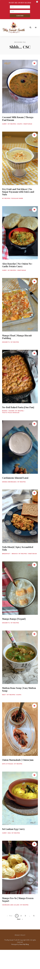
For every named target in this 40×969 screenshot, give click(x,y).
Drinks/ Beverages (9, 482)
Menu (36, 27)
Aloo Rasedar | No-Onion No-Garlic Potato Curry (17, 265)
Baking (4, 411)
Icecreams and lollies (10, 905)
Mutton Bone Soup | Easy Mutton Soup (19, 689)
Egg (9, 833)
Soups (19, 124)
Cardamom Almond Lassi (15, 477)
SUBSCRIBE (19, 15)
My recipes (12, 124)
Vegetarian (27, 124)
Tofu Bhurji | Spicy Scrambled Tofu (17, 548)
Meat (4, 695)
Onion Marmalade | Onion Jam (17, 759)
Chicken (11, 411)
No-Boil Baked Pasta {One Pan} (18, 407)
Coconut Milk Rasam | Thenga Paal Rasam (17, 118)
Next (18, 919)
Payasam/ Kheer (17, 198)
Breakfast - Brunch (10, 553)
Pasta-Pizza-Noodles (10, 412)
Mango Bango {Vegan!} (14, 618)
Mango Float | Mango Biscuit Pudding (17, 337)
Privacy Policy (20, 935)
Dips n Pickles (7, 764)
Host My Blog (24, 944)
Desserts (6, 342)
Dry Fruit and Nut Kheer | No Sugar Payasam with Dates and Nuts (18, 192)
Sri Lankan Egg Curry (13, 828)
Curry (4, 124)
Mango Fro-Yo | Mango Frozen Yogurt (17, 899)
